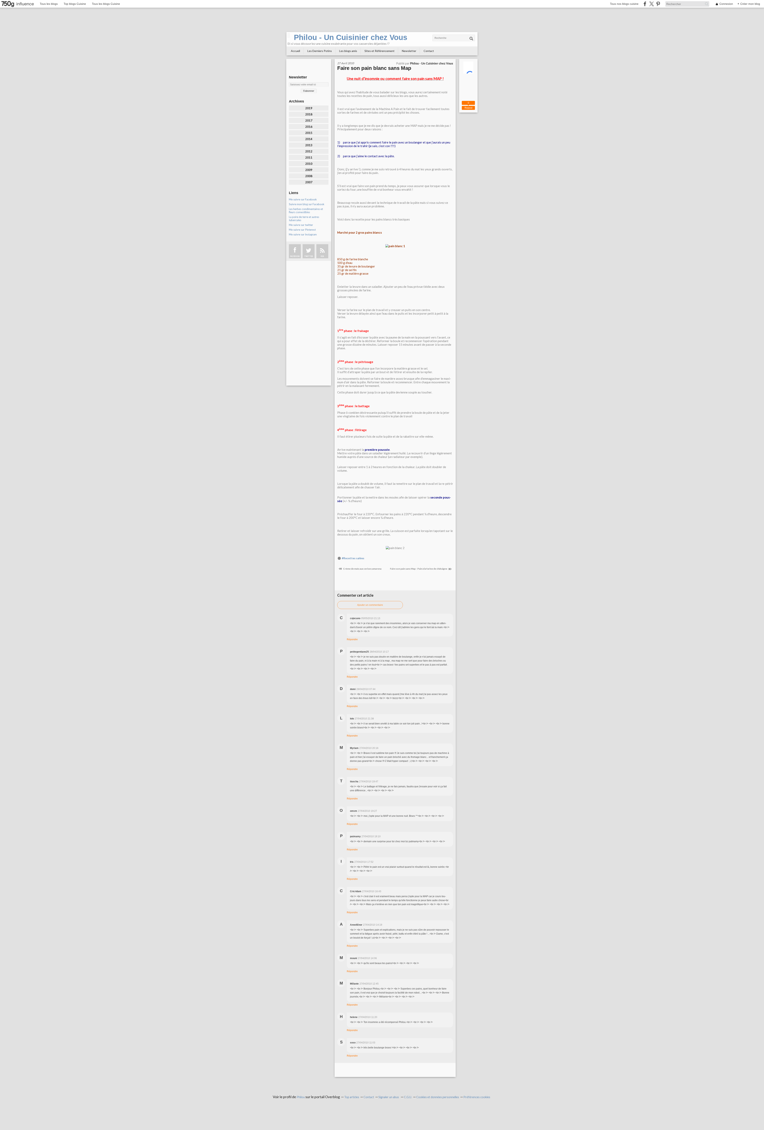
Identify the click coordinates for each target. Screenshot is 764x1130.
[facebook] (644, 4)
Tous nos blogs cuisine (624, 3)
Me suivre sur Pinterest (302, 229)
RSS (322, 256)
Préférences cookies (476, 1097)
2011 (308, 157)
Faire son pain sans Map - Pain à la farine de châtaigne (419, 568)
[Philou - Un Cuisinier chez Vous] (288, 35)
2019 (308, 108)
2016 (308, 126)
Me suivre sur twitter (301, 224)
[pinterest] (658, 4)
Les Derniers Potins (319, 51)
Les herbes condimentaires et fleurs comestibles (306, 210)
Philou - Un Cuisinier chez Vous (350, 37)
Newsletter (409, 51)
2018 (308, 114)
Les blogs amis (348, 51)
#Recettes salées (353, 558)
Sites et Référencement (379, 51)
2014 (308, 139)
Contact (429, 51)
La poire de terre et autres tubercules (304, 218)
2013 (308, 145)
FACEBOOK (295, 256)
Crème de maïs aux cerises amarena (362, 568)
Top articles (351, 1097)
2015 (308, 133)
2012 (308, 151)
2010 (308, 163)
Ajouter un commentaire (370, 605)
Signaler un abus (389, 1097)
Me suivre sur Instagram (303, 234)
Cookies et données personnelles (437, 1097)
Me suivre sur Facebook (303, 199)
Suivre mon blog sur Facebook (306, 204)
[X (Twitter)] (651, 4)
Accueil (295, 51)
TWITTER (308, 256)
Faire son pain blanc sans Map (374, 68)
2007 (308, 182)
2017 (308, 120)
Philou (301, 1097)
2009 (308, 170)
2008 (308, 176)
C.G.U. (408, 1097)
